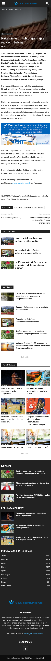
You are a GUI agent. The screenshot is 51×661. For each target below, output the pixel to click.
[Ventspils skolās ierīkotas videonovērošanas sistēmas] (7, 253)
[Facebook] (25, 648)
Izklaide (4, 385)
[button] (47, 3)
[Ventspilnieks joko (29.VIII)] (38, 437)
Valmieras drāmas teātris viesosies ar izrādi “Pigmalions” (11, 391)
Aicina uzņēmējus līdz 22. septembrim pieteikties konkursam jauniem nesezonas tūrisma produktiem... (33, 345)
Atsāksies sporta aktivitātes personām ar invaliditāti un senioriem (12, 419)
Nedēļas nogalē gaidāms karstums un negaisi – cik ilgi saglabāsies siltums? (31, 265)
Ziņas (3, 34)
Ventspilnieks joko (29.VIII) (37, 447)
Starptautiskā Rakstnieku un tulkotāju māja (28, 207)
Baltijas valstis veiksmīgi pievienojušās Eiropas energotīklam (40, 220)
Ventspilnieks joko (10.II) (11, 218)
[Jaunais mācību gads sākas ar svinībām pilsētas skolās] (7, 241)
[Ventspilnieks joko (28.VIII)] (13, 437)
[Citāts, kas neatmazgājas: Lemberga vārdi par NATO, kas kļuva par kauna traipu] (7, 486)
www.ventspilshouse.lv (21, 183)
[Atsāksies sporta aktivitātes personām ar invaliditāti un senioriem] (13, 406)
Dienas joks (6, 444)
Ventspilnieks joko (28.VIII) (12, 447)
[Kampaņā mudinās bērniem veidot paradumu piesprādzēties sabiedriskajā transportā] (38, 406)
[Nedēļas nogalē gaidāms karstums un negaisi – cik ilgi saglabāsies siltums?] (7, 265)
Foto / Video (6, 586)
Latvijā (4, 268)
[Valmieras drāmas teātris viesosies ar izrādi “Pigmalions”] (13, 378)
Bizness (4, 582)
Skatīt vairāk (25, 357)
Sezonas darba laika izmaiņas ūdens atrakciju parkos (36, 391)
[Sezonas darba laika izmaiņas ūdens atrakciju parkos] (38, 378)
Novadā (4, 567)
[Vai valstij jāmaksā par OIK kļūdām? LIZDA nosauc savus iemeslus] (7, 498)
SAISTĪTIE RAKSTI (10, 232)
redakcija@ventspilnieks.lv (34, 633)
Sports (3, 571)
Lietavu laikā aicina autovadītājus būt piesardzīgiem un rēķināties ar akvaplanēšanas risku (30, 296)
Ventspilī (9, 34)
